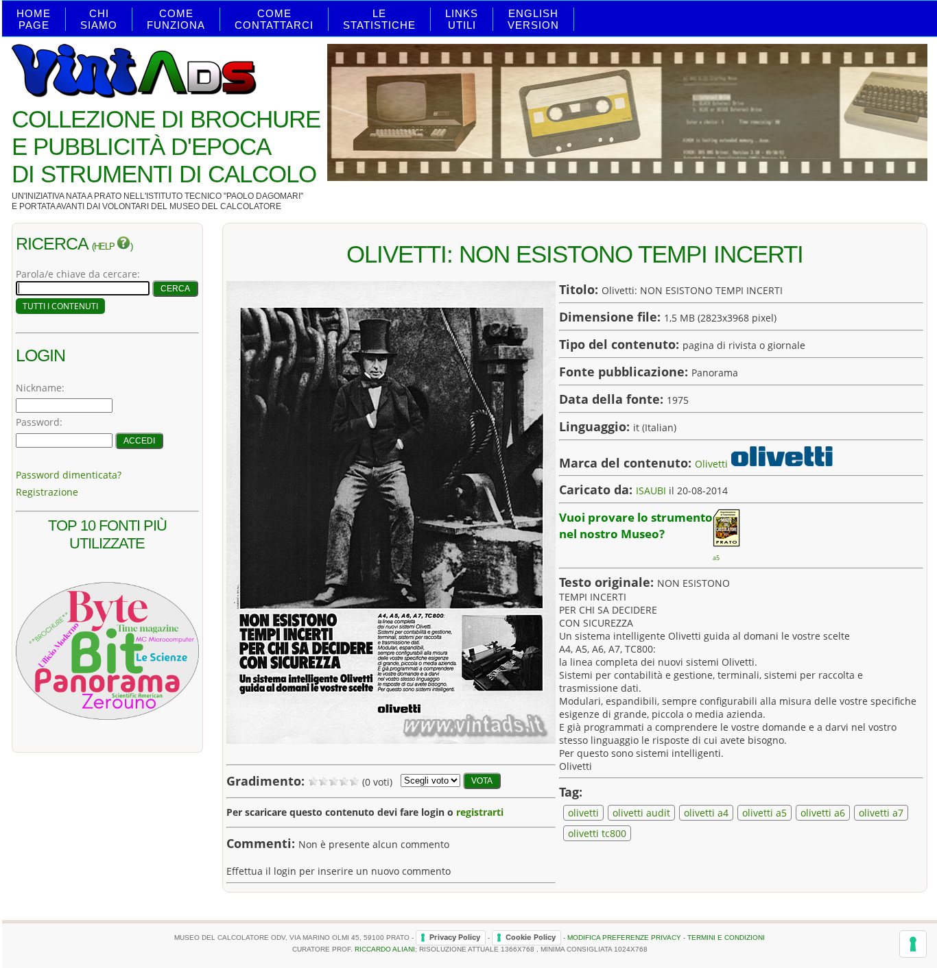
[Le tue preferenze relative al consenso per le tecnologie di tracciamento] (913, 944)
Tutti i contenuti (60, 306)
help (105, 247)
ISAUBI (651, 490)
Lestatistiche (379, 19)
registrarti (479, 812)
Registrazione (47, 491)
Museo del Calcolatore (225, 206)
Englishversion (533, 19)
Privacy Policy (454, 937)
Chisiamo (98, 19)
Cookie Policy (531, 937)
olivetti (583, 812)
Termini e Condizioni (726, 937)
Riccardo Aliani (385, 949)
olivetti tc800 (597, 833)
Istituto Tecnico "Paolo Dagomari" (224, 196)
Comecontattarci (274, 19)
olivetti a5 (764, 812)
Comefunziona (176, 19)
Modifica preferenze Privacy (624, 937)
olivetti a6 (822, 812)
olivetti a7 (881, 812)
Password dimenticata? (68, 474)
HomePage (33, 19)
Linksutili (461, 19)
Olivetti (711, 463)
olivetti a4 (706, 812)
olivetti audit (641, 812)
